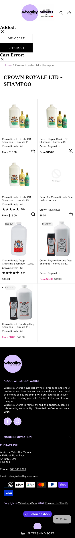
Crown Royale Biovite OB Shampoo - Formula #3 (16, 199)
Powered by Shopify (56, 503)
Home (8, 65)
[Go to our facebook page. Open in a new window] (8, 421)
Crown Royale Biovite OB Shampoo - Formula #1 (16, 141)
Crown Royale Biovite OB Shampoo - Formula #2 (54, 141)
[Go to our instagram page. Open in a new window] (17, 421)
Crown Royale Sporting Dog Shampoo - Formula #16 (18, 326)
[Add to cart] (71, 214)
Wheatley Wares (27, 503)
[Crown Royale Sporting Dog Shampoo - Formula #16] (18, 302)
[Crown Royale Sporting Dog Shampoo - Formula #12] (56, 238)
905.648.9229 (18, 469)
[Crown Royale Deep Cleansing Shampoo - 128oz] (18, 238)
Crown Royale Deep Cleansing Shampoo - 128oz (18, 262)
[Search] (61, 13)
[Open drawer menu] (6, 13)
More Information (18, 437)
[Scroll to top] (37, 527)
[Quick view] (33, 151)
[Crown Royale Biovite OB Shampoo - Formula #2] (56, 117)
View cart (16, 38)
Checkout (16, 48)
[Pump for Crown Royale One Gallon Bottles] (56, 175)
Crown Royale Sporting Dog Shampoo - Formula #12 (56, 262)
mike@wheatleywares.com (23, 476)
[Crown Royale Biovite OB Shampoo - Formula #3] (18, 175)
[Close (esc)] (2, 32)
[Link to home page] (13, 364)
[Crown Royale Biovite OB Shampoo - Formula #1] (18, 117)
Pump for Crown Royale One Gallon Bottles (56, 199)
